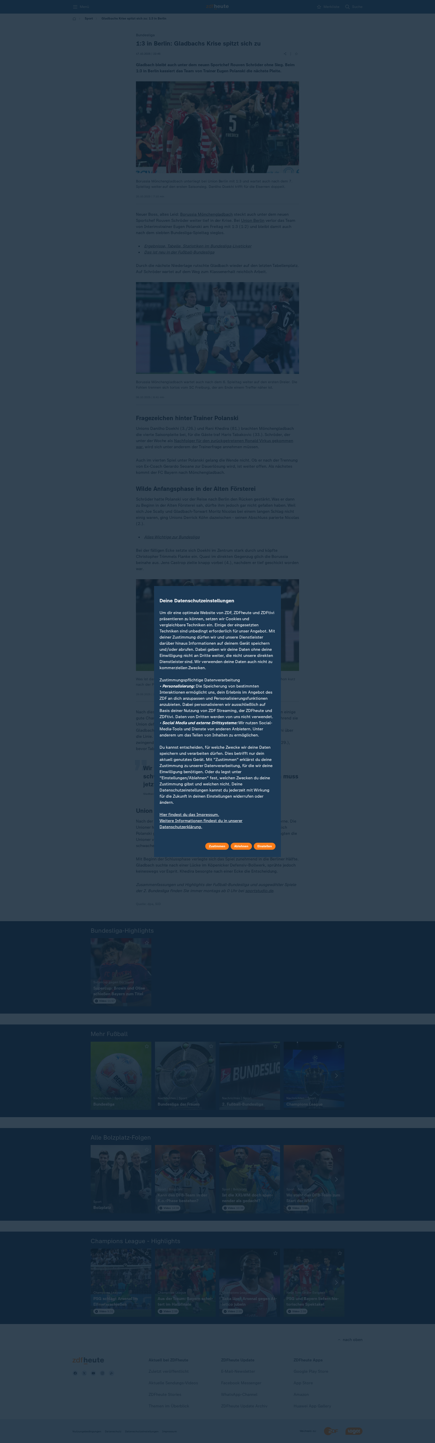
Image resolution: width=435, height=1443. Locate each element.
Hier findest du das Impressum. (189, 814)
